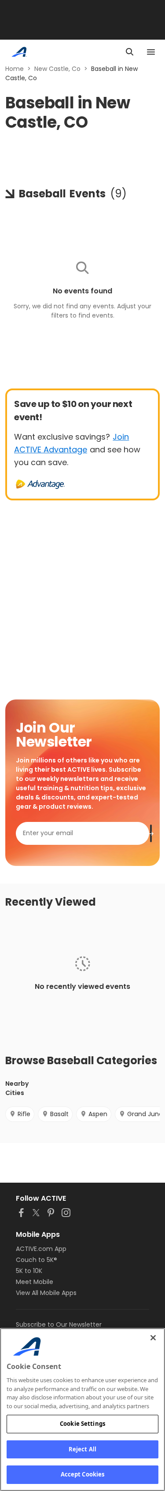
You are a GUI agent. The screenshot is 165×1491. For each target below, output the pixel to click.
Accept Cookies (83, 1474)
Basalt (59, 1114)
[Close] (153, 1337)
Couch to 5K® (36, 1259)
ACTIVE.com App (41, 1248)
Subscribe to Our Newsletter (59, 1324)
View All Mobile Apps (46, 1292)
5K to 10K (29, 1270)
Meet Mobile (34, 1281)
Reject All (82, 1449)
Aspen (97, 1114)
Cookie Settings (82, 1424)
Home (14, 68)
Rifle (24, 1114)
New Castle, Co (57, 68)
